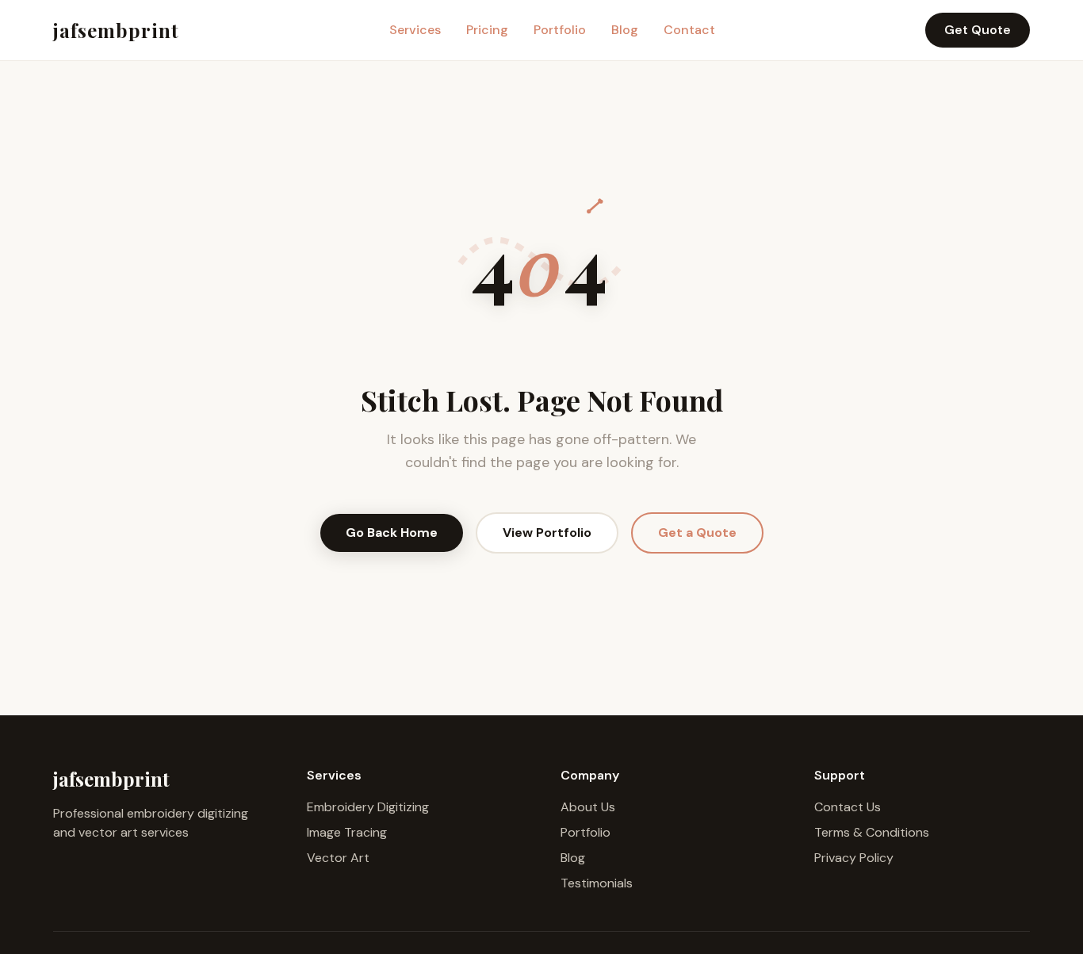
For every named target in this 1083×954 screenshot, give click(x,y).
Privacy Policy (854, 857)
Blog (624, 29)
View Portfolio (547, 532)
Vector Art (338, 857)
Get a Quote (697, 532)
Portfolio (560, 29)
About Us (588, 807)
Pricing (487, 29)
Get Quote (977, 29)
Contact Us (847, 807)
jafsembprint (116, 30)
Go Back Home (392, 532)
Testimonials (597, 883)
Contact (689, 29)
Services (415, 29)
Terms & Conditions (871, 832)
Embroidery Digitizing (368, 807)
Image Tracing (347, 832)
